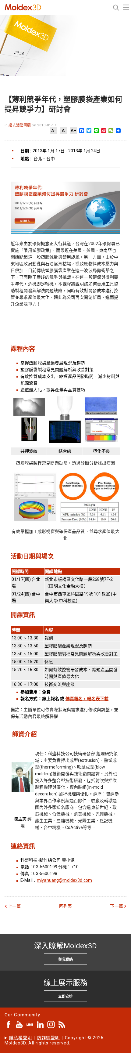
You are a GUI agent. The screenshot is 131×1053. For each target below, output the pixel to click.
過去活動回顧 (20, 125)
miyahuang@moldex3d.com (64, 880)
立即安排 (65, 996)
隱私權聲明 (20, 1037)
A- (53, 130)
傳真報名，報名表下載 (87, 698)
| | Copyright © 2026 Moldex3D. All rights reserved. (54, 1040)
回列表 (65, 906)
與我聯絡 (65, 959)
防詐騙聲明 (48, 1037)
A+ (73, 130)
